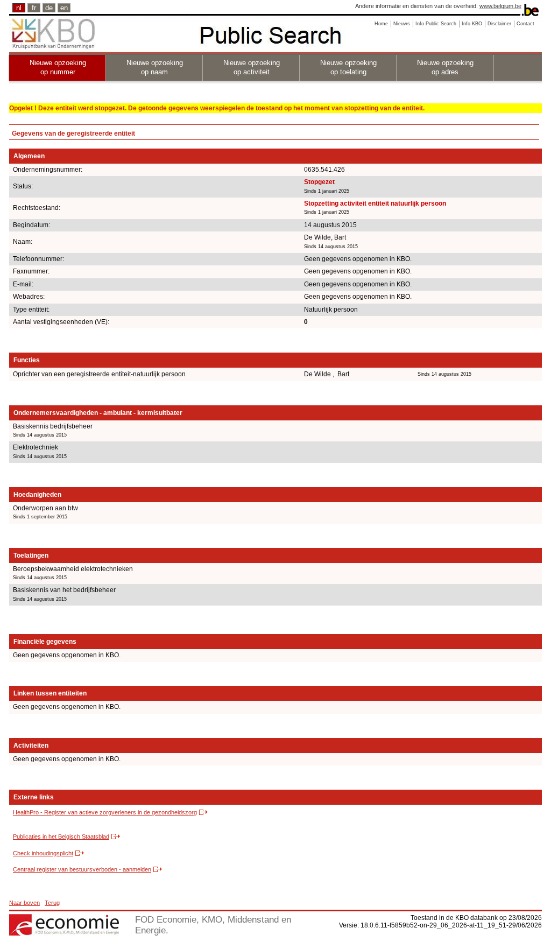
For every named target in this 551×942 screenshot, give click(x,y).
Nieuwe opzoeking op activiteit (251, 67)
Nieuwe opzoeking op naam (154, 67)
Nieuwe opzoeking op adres (445, 67)
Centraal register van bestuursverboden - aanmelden (82, 869)
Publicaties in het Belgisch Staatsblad (61, 836)
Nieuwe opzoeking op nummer (58, 67)
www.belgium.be (500, 6)
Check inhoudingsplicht (43, 853)
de (49, 8)
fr (34, 8)
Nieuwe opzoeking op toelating (348, 67)
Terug (52, 902)
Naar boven (24, 902)
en (64, 8)
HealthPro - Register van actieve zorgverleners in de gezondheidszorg (105, 812)
